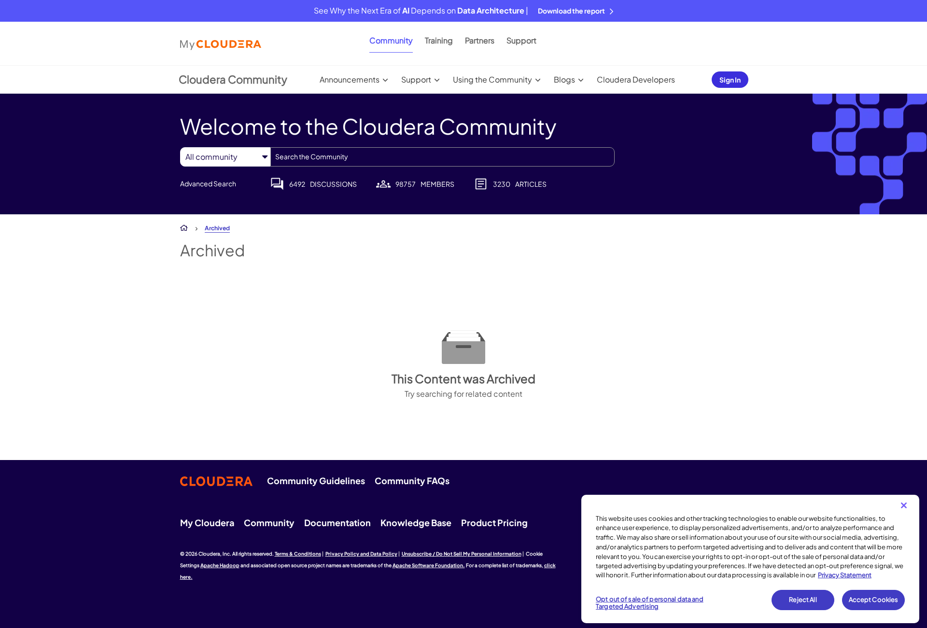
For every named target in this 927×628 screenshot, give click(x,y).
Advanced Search (208, 183)
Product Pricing (494, 522)
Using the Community (492, 79)
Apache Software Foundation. (429, 565)
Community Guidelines (316, 480)
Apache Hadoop (219, 565)
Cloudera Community (233, 79)
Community (391, 40)
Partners (479, 40)
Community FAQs (412, 480)
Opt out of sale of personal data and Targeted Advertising (649, 603)
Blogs (564, 79)
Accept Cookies (874, 599)
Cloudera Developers (636, 79)
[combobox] (442, 157)
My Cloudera (207, 522)
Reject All (802, 599)
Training (439, 40)
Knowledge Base (415, 522)
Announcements (349, 79)
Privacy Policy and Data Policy (361, 554)
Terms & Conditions (298, 554)
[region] (750, 559)
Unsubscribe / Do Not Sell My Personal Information (461, 554)
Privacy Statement (844, 575)
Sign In (730, 79)
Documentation (337, 522)
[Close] (903, 505)
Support (521, 40)
